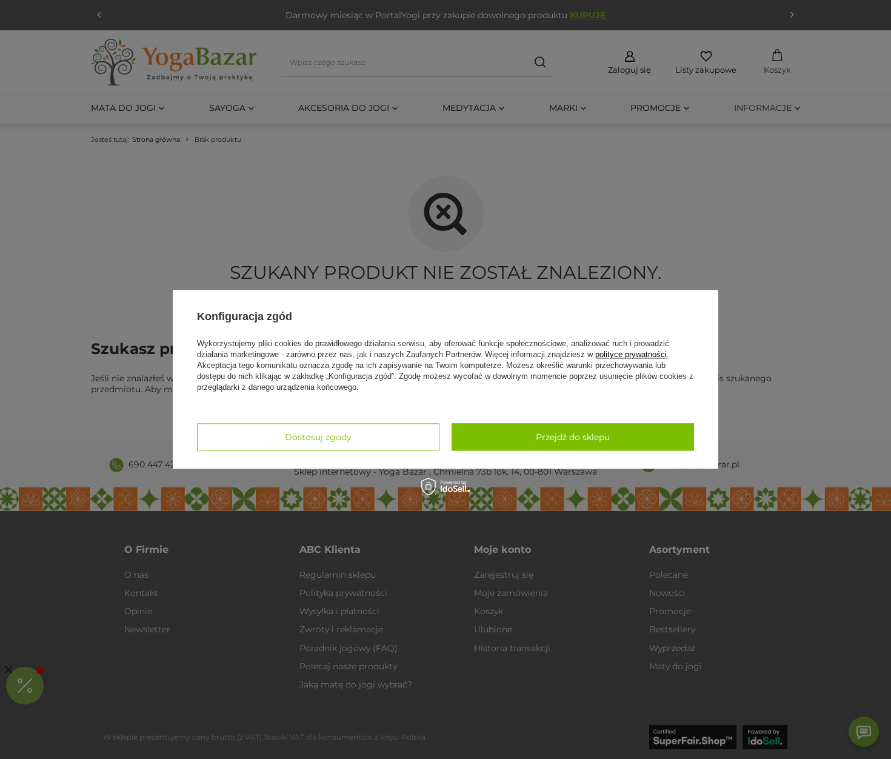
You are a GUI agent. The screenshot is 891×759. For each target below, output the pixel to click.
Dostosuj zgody (318, 437)
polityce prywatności (631, 354)
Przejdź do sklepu (573, 437)
